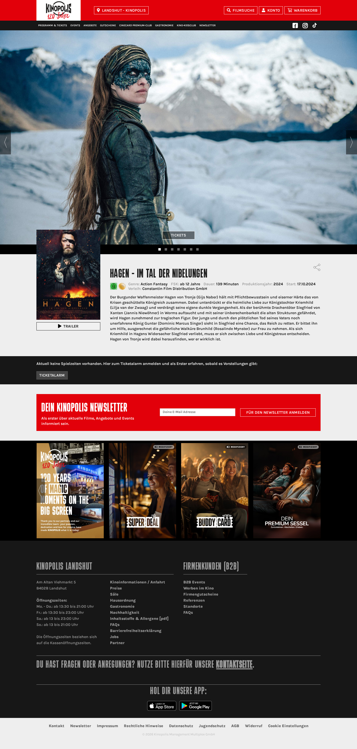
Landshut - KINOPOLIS (124, 10)
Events (75, 25)
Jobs (114, 636)
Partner (117, 642)
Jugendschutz (212, 726)
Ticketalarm (52, 375)
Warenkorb (306, 10)
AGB (235, 726)
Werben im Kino (198, 588)
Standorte (193, 606)
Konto (273, 10)
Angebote (90, 25)
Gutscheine (108, 25)
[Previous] (5, 142)
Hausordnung (123, 600)
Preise (116, 588)
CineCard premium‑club (135, 25)
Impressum (107, 726)
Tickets (178, 235)
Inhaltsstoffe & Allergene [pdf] (139, 618)
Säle (114, 594)
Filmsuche (244, 10)
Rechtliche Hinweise (143, 726)
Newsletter (207, 25)
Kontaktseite (234, 665)
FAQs (114, 624)
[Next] (351, 142)
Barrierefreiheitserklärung (136, 630)
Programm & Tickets (52, 25)
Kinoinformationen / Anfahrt (137, 582)
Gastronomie (164, 25)
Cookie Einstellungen (288, 726)
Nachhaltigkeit (124, 612)
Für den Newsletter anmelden (278, 412)
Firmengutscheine (200, 594)
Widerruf (253, 726)
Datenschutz (181, 726)
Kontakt (56, 726)
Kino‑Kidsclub (186, 25)
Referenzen (194, 600)
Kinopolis (58, 10)
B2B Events (194, 582)
